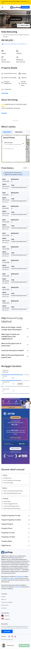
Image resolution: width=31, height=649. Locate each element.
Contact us (4, 608)
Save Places (6, 132)
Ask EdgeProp (19, 576)
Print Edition (25, 7)
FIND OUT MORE (15, 438)
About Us (3, 599)
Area (2, 578)
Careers (3, 596)
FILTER (25, 168)
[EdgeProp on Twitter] (15, 636)
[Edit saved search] (28, 17)
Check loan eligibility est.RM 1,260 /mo (15, 44)
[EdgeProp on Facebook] (9, 636)
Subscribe (7, 631)
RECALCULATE (15, 449)
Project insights (10, 578)
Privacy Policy (4, 605)
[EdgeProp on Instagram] (12, 636)
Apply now (12, 407)
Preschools (19, 132)
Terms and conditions (6, 602)
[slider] (23, 375)
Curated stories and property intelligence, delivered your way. (15, 2)
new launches (17, 587)
